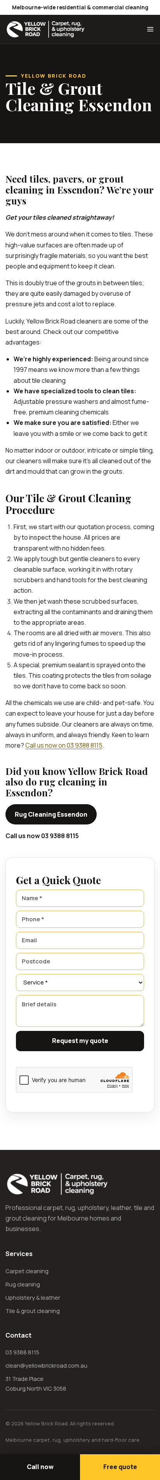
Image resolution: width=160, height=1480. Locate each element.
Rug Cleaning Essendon (51, 814)
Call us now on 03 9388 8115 (64, 745)
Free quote (120, 1466)
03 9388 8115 (22, 1352)
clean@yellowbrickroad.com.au (46, 1365)
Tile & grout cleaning (32, 1311)
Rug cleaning (22, 1284)
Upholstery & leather (32, 1297)
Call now (40, 1466)
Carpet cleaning (27, 1271)
